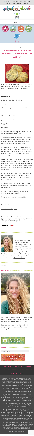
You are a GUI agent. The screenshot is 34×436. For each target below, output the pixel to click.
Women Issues (18, 366)
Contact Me (19, 373)
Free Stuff (29, 370)
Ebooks (19, 3)
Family (10, 366)
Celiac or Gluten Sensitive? (10, 370)
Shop (12, 373)
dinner (19, 84)
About (8, 3)
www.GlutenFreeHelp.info (9, 209)
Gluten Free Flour (17, 100)
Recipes (22, 370)
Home (4, 366)
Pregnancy (28, 366)
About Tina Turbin (19, 258)
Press (13, 3)
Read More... (4, 331)
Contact (25, 3)
